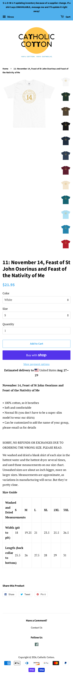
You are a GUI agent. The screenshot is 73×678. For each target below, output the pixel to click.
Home (5, 68)
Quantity (8, 324)
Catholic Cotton (45, 657)
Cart (67, 17)
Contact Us (36, 627)
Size (5, 309)
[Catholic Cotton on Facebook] (37, 645)
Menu (10, 17)
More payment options (36, 364)
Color (6, 293)
